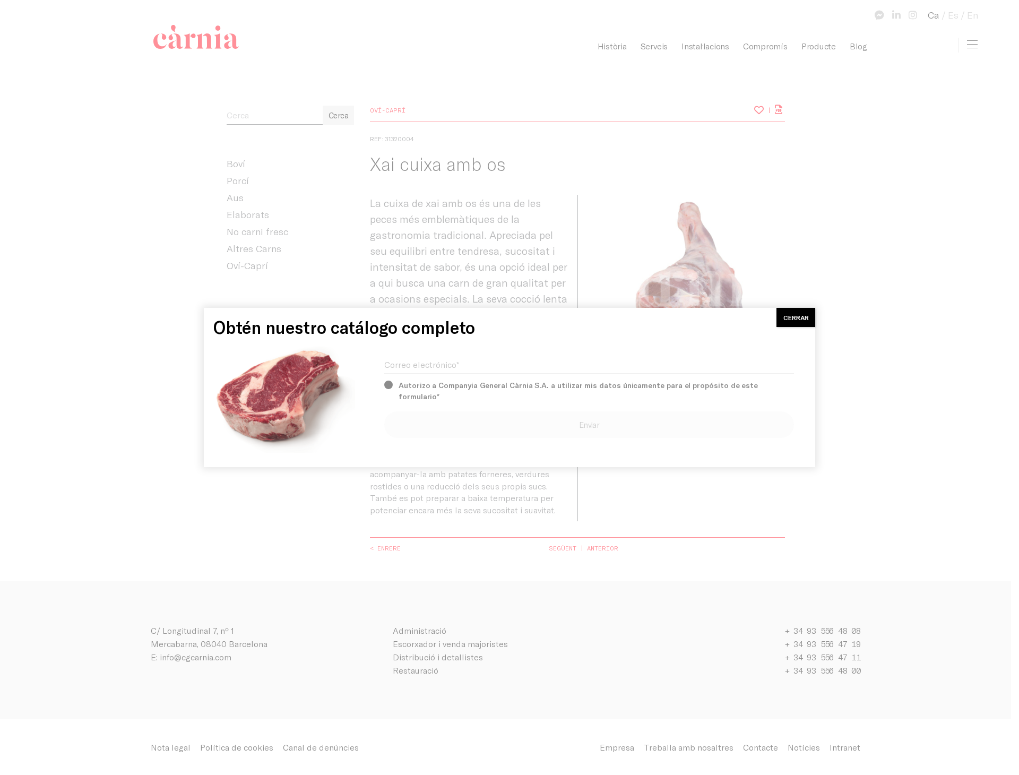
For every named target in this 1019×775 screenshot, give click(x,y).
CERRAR (796, 317)
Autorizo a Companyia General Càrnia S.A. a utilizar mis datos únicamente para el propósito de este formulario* (578, 391)
